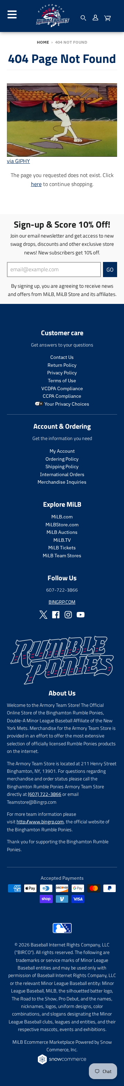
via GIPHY (18, 161)
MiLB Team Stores (62, 555)
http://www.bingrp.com (40, 821)
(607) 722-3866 (44, 794)
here (36, 184)
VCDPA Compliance (62, 388)
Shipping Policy (62, 466)
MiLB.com (62, 517)
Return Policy (62, 365)
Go (110, 269)
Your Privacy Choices (66, 404)
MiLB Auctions (62, 532)
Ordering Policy (62, 459)
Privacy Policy (62, 373)
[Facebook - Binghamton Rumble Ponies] (56, 615)
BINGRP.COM (62, 601)
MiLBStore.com (62, 525)
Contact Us (62, 357)
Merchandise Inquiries (62, 482)
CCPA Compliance (62, 396)
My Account (62, 451)
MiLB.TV (62, 540)
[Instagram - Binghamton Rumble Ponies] (68, 615)
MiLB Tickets (62, 548)
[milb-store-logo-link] (62, 934)
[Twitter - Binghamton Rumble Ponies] (43, 615)
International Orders (62, 474)
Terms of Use (62, 380)
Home (43, 42)
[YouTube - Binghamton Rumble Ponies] (80, 615)
